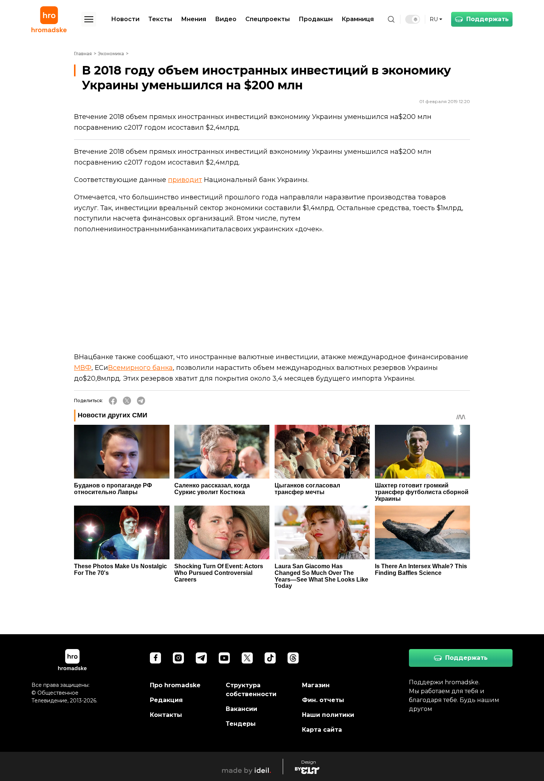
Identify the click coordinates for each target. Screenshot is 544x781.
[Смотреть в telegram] (201, 657)
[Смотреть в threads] (293, 657)
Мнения (193, 19)
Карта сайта (322, 729)
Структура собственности (251, 690)
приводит (185, 180)
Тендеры (241, 723)
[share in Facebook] (113, 401)
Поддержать (487, 19)
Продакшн (316, 19)
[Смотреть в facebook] (155, 657)
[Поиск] (391, 19)
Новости (125, 19)
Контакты (166, 714)
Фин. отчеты (323, 700)
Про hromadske (175, 685)
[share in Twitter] (127, 401)
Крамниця (358, 19)
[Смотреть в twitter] (247, 657)
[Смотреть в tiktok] (270, 657)
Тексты (160, 19)
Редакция (166, 700)
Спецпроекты (267, 19)
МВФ (82, 368)
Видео (225, 19)
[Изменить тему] (412, 19)
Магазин (316, 685)
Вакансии (241, 708)
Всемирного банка (140, 368)
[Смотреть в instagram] (178, 657)
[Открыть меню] (88, 19)
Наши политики (328, 714)
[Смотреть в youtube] (224, 657)
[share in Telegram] (141, 401)
